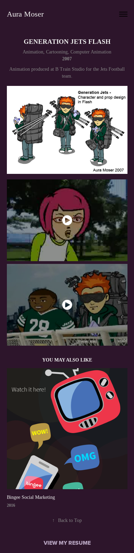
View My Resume (67, 543)
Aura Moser (25, 14)
